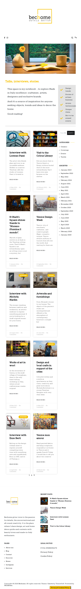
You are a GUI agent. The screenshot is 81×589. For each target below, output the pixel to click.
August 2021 (66, 184)
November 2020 (67, 204)
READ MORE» (13, 179)
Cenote (50, 584)
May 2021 (64, 190)
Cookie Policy (46, 556)
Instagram (10, 565)
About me (9, 548)
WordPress (8, 585)
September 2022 (67, 173)
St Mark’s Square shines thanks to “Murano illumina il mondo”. (60, 501)
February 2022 (66, 180)
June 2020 (65, 218)
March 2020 (65, 228)
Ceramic (64, 147)
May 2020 (64, 221)
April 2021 (65, 194)
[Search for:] (63, 133)
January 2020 (66, 235)
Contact (9, 554)
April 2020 (65, 225)
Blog (7, 551)
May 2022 (64, 177)
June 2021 (65, 187)
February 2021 (66, 201)
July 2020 (64, 214)
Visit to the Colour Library (60, 526)
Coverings (65, 150)
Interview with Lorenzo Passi (59, 518)
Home (8, 561)
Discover (9, 558)
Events (63, 154)
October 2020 (66, 207)
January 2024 (66, 170)
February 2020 (66, 231)
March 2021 (65, 197)
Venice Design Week (58, 508)
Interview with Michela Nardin (17, 296)
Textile (63, 157)
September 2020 (67, 211)
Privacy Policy (46, 552)
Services (9, 568)
